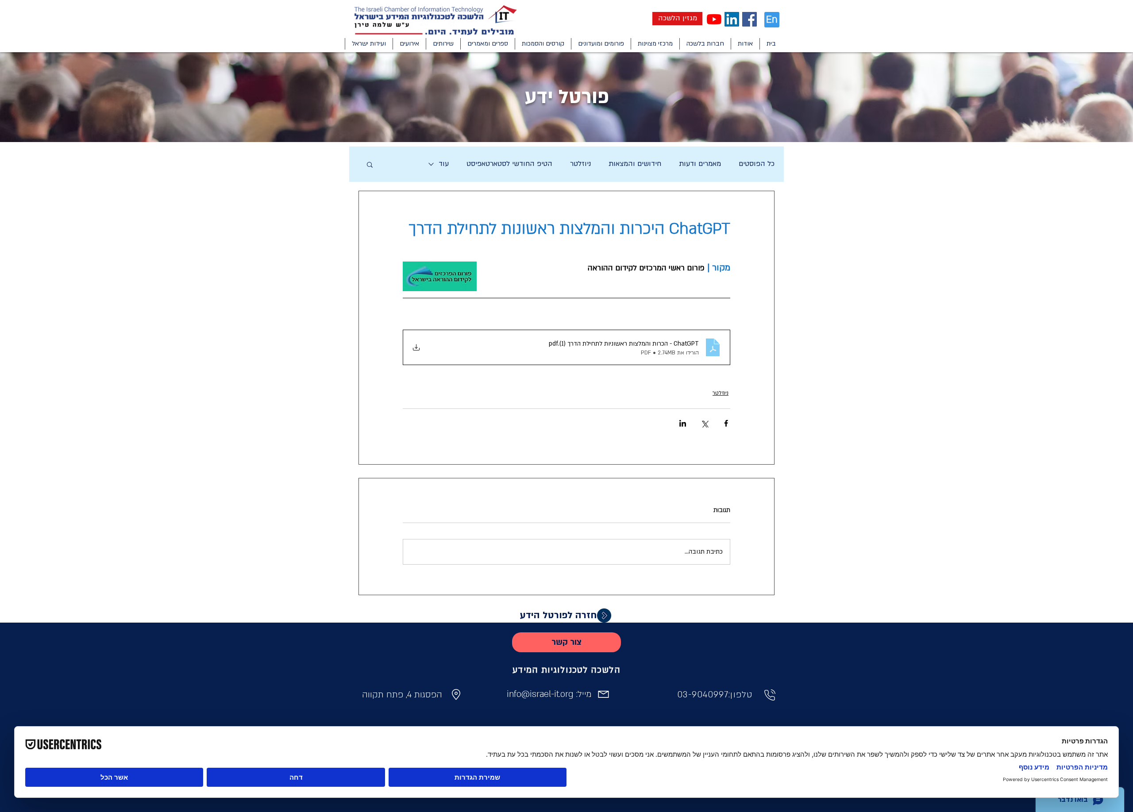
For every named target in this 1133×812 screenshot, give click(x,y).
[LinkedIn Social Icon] (732, 19)
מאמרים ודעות (700, 164)
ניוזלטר (580, 164)
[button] (745, 44)
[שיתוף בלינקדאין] (682, 423)
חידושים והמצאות (635, 164)
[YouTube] (714, 19)
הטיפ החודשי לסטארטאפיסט (509, 164)
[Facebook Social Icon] (749, 19)
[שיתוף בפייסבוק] (726, 423)
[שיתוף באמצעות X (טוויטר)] (704, 423)
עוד (444, 164)
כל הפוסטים (757, 164)
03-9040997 (702, 694)
